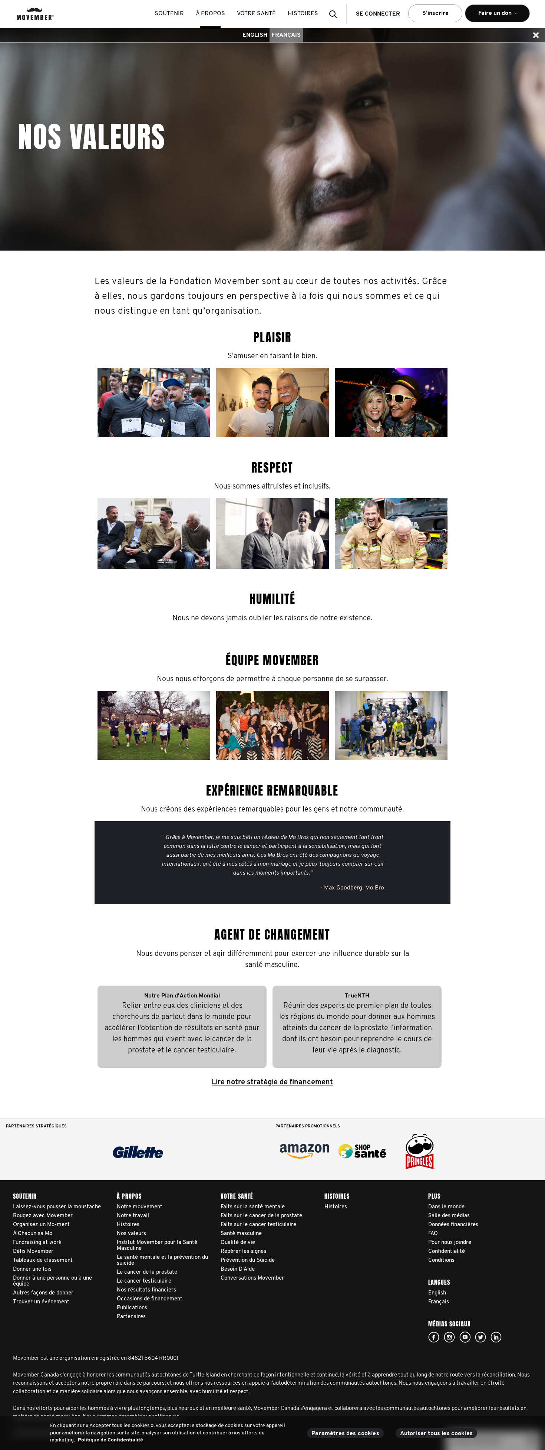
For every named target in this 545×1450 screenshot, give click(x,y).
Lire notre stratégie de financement (272, 1082)
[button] (335, 14)
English (254, 35)
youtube (464, 1337)
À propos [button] (210, 14)
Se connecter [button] (378, 14)
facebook (433, 1337)
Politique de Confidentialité (110, 1440)
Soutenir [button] (169, 14)
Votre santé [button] (256, 14)
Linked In (496, 1337)
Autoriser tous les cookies (436, 1434)
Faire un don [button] (490, 16)
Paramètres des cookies (345, 1434)
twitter (480, 1337)
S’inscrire (435, 13)
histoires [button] (303, 14)
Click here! (449, 1337)
